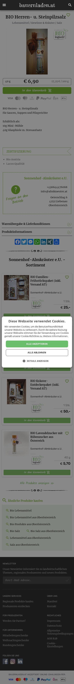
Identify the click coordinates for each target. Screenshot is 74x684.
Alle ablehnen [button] (37, 352)
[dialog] (37, 342)
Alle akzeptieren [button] (37, 343)
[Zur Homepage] (37, 5)
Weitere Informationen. (55, 336)
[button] (4, 5)
